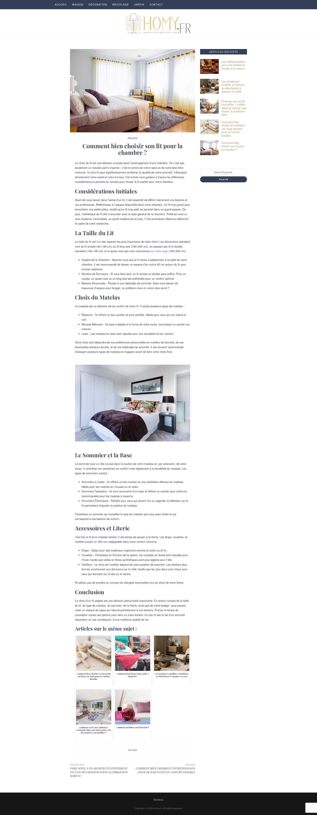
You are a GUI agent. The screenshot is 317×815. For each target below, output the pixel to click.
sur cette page (159, 251)
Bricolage (120, 4)
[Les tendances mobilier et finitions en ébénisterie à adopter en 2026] (209, 86)
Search (223, 179)
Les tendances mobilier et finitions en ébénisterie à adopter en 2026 (233, 86)
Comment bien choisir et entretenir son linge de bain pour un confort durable (233, 128)
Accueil (61, 4)
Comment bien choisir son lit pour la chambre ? (232, 146)
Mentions (158, 799)
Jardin (139, 4)
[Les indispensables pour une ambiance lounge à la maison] (209, 66)
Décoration (98, 4)
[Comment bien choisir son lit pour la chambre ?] (209, 147)
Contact (156, 4)
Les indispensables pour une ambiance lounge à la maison (233, 64)
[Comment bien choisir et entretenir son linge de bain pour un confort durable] (209, 126)
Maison (77, 4)
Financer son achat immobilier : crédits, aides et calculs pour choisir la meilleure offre (234, 108)
